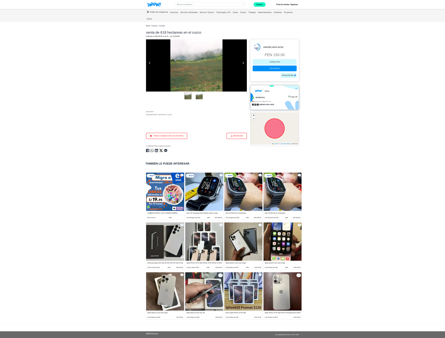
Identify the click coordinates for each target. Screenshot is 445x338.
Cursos (243, 12)
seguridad (275, 68)
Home (148, 26)
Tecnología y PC (223, 12)
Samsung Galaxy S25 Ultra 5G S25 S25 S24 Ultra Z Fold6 (165, 263)
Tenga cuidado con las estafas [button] (168, 136)
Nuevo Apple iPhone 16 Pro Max (236, 313)
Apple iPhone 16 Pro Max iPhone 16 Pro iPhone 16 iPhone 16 (206, 263)
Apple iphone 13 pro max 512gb (236, 263)
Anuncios (174, 12)
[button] (253, 115)
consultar (275, 62)
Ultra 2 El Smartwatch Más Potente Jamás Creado (202, 213)
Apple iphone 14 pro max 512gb (275, 263)
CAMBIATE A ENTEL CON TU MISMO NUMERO (162, 213)
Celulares (278, 12)
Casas (235, 12)
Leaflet (275, 144)
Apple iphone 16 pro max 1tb (195, 313)
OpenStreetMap (285, 144)
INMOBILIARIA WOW (273, 47)
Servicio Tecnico (207, 12)
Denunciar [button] (237, 136)
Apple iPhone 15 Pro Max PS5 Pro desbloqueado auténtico (283, 313)
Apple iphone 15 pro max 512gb (157, 313)
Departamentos (265, 12)
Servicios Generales (189, 12)
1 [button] (219, 275)
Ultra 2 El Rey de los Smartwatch (236, 213)
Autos (149, 19)
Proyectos (288, 12)
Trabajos (252, 12)
